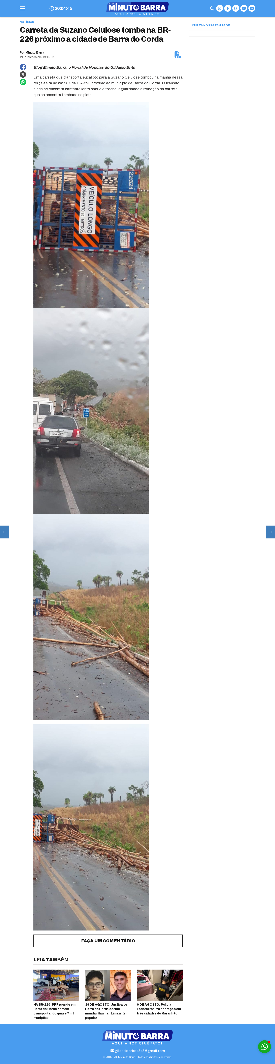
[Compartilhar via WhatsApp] (23, 82)
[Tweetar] (23, 74)
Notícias (27, 22)
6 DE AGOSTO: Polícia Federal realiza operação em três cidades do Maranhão (159, 1009)
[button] (264, 1046)
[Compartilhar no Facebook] (23, 67)
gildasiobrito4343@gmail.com (139, 1050)
